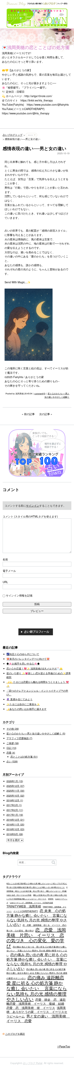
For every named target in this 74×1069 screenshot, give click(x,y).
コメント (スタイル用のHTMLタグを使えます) (30, 516)
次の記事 (44, 414)
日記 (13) (11, 748)
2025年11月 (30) (15, 790)
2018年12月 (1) (14, 800)
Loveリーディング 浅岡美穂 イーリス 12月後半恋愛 (31, 902)
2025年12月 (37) (15, 786)
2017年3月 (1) (14, 805)
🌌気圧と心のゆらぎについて (22, 654)
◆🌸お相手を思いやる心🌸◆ (23, 663)
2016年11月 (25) (15, 824)
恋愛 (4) (10, 752)
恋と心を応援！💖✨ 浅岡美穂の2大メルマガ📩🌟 (34, 668)
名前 (5, 559)
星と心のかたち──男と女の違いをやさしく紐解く (56, 395)
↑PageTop (63, 1046)
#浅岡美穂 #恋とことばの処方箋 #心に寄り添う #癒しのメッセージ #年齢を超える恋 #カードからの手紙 (36, 891)
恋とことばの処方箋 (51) (24, 756)
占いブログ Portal (32, 1063)
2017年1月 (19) (14, 815)
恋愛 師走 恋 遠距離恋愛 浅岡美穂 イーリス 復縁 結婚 (36, 1001)
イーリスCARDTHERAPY (25, 911)
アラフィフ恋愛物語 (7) (19, 738)
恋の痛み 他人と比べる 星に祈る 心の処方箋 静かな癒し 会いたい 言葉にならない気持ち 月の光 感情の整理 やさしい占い (36, 951)
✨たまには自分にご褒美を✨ (23, 704)
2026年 (51, 899)
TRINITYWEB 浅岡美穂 (23, 906)
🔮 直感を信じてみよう (19, 699)
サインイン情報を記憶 (19, 595)
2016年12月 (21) (15, 819)
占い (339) (12, 761)
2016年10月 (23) (15, 829)
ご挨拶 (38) (12, 743)
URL (5, 582)
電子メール (9, 571)
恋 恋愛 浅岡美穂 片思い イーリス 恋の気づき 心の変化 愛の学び (36, 938)
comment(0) (40, 393)
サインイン (32, 505)
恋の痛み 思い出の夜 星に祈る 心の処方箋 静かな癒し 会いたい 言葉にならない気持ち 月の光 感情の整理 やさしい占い (36, 961)
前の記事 (29, 414)
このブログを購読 (15, 1034)
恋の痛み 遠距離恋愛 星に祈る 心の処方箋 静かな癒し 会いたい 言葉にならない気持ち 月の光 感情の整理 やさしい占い (36, 988)
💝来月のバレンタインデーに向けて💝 (28, 659)
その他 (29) (12, 728)
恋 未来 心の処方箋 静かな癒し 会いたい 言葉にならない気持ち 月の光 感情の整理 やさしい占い (36, 917)
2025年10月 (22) (15, 795)
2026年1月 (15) (14, 781)
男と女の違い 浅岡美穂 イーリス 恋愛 (38, 1018)
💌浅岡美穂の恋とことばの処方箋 (35, 47)
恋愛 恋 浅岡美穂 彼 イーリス (30, 1007)
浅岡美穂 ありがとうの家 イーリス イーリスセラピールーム (36, 1012)
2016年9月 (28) (14, 834)
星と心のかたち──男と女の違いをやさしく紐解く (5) (35, 733)
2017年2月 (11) (14, 810)
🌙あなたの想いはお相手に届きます (26, 709)
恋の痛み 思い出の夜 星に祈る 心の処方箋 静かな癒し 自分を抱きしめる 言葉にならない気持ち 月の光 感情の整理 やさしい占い (36, 974)
